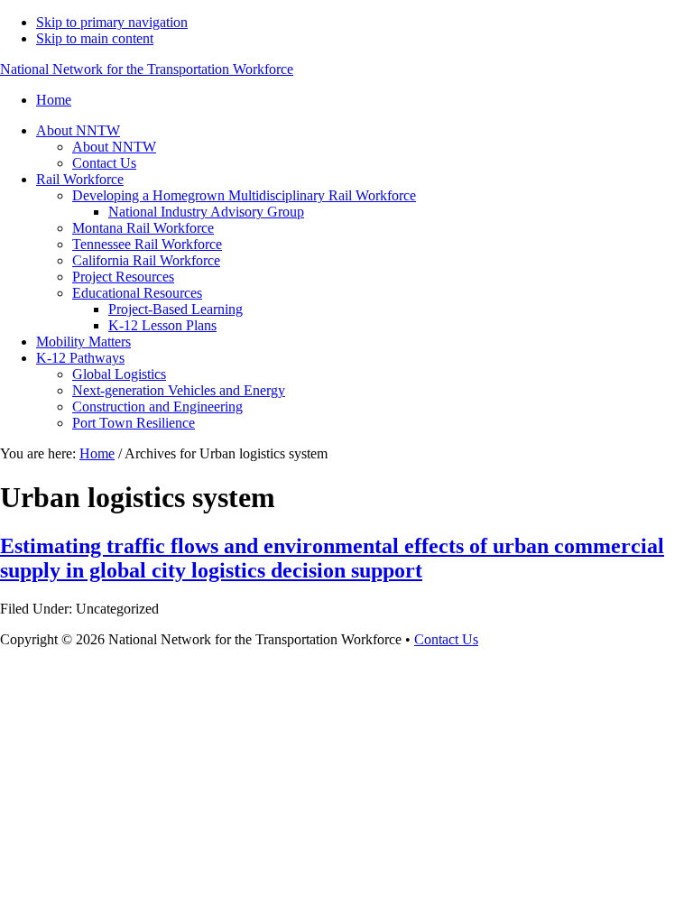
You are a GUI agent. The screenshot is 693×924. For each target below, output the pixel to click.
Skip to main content (94, 38)
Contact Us (446, 639)
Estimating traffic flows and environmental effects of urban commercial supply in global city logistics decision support (332, 558)
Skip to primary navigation (112, 22)
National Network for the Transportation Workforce (146, 69)
